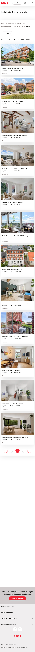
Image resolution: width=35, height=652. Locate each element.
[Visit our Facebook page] (15, 629)
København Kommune (18, 26)
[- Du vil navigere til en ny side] (6, 451)
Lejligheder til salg (20, 23)
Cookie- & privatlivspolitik (8, 644)
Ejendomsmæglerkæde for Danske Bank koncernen (15, 647)
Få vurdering (17, 2)
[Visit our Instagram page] (20, 629)
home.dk (3, 23)
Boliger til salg (11, 23)
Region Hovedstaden (6, 26)
